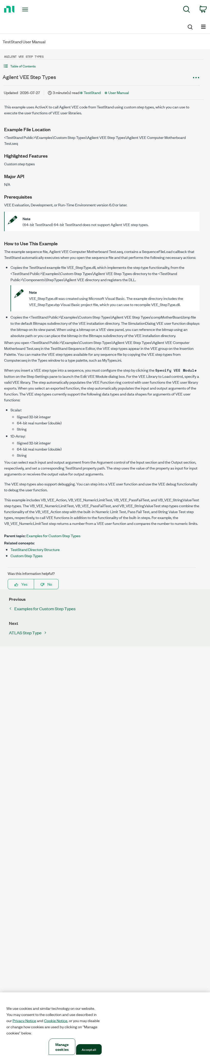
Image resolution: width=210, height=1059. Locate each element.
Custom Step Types (26, 555)
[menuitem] (186, 10)
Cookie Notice (55, 1020)
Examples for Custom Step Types (53, 535)
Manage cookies (62, 1047)
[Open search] (189, 26)
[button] (102, 66)
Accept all (89, 1049)
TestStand (92, 92)
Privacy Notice (24, 1020)
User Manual (118, 92)
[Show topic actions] (196, 78)
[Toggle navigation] (31, 9)
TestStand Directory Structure (35, 549)
